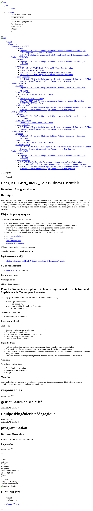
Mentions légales (12, 504)
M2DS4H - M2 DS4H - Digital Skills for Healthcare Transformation (46, 75)
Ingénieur (19, 48)
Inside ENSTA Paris (23, 92)
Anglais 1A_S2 (12, 270)
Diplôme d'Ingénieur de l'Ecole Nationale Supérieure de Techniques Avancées (35, 261)
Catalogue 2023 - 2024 (19, 112)
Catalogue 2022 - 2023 (19, 131)
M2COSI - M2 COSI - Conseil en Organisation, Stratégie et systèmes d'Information (52, 101)
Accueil (9, 42)
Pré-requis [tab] (10, 238)
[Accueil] (3, 2)
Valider (14, 29)
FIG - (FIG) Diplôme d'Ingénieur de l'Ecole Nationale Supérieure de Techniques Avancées (54, 55)
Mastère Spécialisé (23, 77)
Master (18, 66)
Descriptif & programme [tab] (15, 243)
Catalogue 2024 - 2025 (19, 83)
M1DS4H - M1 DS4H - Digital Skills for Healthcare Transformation (46, 68)
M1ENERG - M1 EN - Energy (32, 70)
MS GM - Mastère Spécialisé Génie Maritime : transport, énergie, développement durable (54, 164)
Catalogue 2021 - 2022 (19, 151)
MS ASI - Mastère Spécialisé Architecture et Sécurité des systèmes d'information (51, 162)
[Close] (2, 453)
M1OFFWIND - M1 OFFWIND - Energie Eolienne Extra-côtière (45, 72)
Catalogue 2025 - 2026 (19, 57)
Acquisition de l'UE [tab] (13, 241)
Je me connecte (17, 17)
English (13, 8)
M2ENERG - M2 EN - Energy (32, 103)
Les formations (11, 44)
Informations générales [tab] (14, 236)
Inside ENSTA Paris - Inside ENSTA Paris (36, 94)
